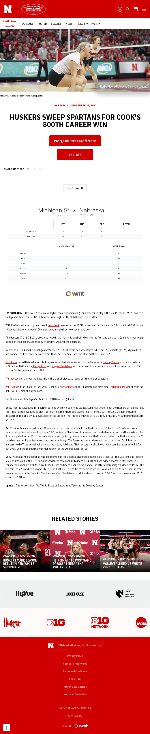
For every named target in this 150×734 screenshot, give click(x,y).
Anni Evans (11, 387)
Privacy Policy (75, 656)
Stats (82, 23)
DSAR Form (75, 679)
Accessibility (75, 716)
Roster (42, 23)
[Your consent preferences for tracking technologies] (6, 727)
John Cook (53, 325)
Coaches (56, 23)
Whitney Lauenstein (16, 378)
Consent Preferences (75, 663)
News (69, 23)
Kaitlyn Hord (39, 366)
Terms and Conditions (75, 671)
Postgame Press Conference (77, 142)
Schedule (27, 23)
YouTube (81, 156)
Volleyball (61, 105)
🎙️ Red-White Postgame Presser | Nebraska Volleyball (72, 563)
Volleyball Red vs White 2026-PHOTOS (122, 565)
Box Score (73, 188)
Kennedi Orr (66, 387)
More (94, 23)
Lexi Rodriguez (117, 387)
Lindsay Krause (111, 362)
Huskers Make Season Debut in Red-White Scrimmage (20, 563)
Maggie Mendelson (62, 366)
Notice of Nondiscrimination (75, 708)
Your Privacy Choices (75, 686)
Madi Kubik (11, 362)
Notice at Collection (75, 694)
